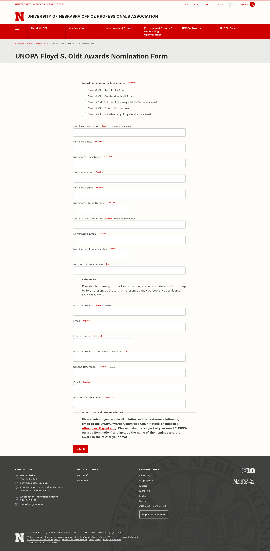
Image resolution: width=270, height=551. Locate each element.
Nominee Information (91, 126)
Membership (76, 28)
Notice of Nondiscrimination (74, 539)
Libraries (144, 490)
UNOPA (29, 44)
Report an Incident (153, 514)
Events (143, 485)
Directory (145, 475)
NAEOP (81, 480)
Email (81, 320)
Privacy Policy (95, 539)
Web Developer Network (94, 537)
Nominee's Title (87, 141)
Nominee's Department (92, 156)
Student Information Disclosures (42, 542)
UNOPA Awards (191, 28)
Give (206, 4)
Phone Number (87, 336)
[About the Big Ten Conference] (248, 470)
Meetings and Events (119, 28)
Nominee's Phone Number (94, 202)
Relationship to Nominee (93, 264)
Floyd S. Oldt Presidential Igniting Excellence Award (119, 114)
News (142, 501)
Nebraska (19, 44)
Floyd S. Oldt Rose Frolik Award (107, 90)
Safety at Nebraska (112, 539)
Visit (187, 4)
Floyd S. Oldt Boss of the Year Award (110, 108)
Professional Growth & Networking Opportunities (158, 31)
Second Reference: (89, 366)
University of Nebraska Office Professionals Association (92, 16)
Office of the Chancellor (154, 506)
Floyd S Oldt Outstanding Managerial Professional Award (122, 102)
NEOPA (81, 475)
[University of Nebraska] (244, 481)
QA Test (110, 537)
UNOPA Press (228, 28)
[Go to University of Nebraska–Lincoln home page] (19, 16)
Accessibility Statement (127, 537)
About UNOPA (39, 28)
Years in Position (88, 172)
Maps (142, 495)
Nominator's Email (89, 233)
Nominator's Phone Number (95, 249)
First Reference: (88, 305)
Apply (197, 4)
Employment (147, 480)
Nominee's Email (88, 187)
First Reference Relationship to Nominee (103, 351)
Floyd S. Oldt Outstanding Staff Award (111, 96)
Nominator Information (92, 218)
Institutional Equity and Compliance (43, 539)
